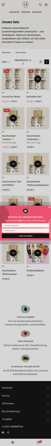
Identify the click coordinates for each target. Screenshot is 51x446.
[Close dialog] (49, 207)
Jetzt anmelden (25, 236)
